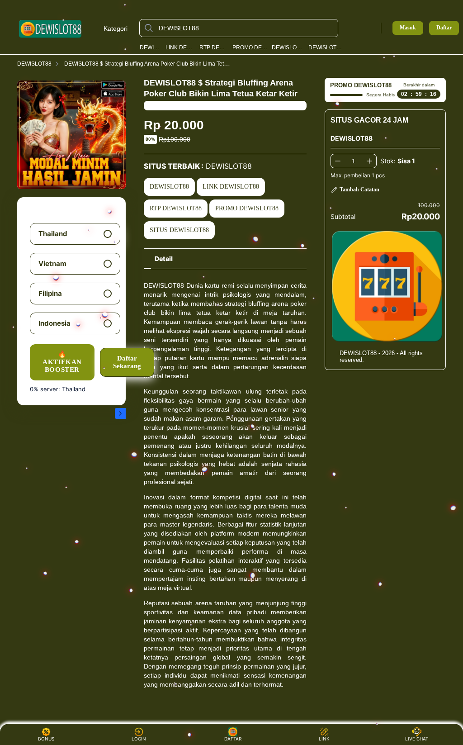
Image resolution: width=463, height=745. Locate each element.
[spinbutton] (353, 161)
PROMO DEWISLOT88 (249, 47)
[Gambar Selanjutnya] (120, 413)
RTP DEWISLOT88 (213, 47)
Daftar (444, 28)
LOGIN (139, 738)
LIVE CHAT (416, 738)
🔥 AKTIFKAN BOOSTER (62, 362)
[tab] (164, 259)
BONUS (46, 738)
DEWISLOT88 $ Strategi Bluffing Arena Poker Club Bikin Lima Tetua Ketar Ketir (160, 64)
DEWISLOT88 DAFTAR (326, 47)
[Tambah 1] (369, 161)
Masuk (408, 27)
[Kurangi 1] (337, 161)
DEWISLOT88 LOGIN (288, 47)
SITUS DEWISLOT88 (179, 230)
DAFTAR (232, 738)
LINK (324, 738)
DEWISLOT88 (150, 47)
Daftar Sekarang (127, 362)
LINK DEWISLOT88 (180, 47)
